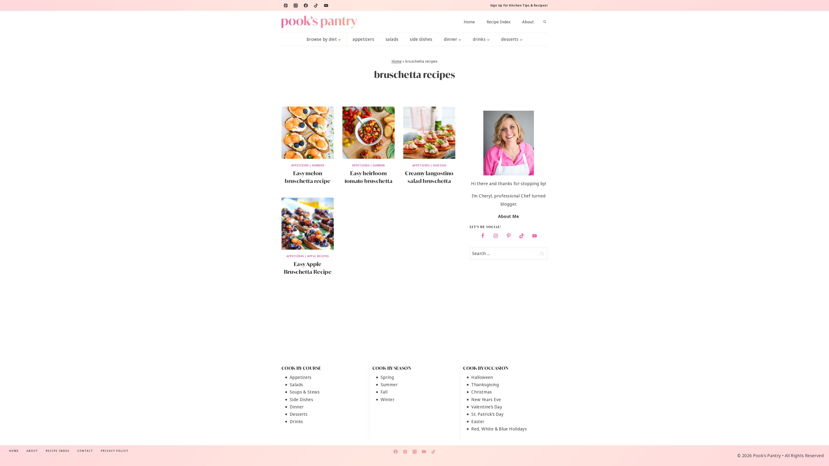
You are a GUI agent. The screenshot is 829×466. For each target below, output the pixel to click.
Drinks (296, 421)
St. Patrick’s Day (487, 414)
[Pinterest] (286, 5)
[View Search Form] (544, 22)
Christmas (481, 392)
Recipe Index (499, 21)
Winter (387, 399)
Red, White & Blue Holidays (499, 429)
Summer (318, 165)
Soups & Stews (305, 392)
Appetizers (363, 39)
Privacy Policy (114, 451)
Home (469, 21)
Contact (85, 451)
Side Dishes (421, 39)
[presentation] (308, 133)
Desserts (298, 414)
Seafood (439, 165)
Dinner (297, 407)
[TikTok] (316, 5)
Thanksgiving (485, 384)
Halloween (482, 377)
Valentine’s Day (486, 407)
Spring (387, 377)
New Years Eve (486, 399)
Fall (384, 392)
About (528, 21)
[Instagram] (296, 5)
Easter (477, 421)
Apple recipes (318, 256)
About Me (508, 216)
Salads (392, 39)
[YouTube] (326, 5)
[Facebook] (306, 5)
